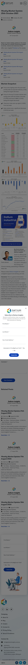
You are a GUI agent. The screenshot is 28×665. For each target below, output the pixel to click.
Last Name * (5, 332)
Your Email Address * (8, 340)
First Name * (5, 323)
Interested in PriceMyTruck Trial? (12, 348)
